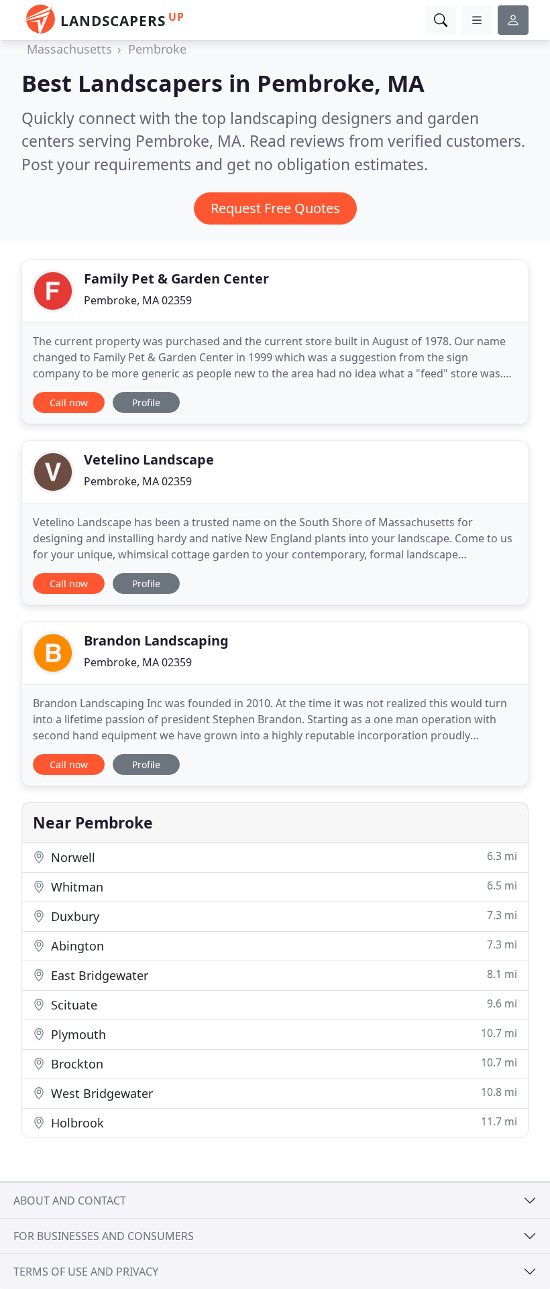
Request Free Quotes (275, 208)
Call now (69, 402)
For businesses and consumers (103, 1236)
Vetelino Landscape (149, 459)
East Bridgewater (282, 975)
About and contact (69, 1200)
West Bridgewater (282, 1093)
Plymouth (282, 1034)
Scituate (282, 1004)
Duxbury (282, 916)
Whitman (282, 886)
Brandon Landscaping (156, 640)
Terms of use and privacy (85, 1271)
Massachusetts (69, 49)
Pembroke (157, 49)
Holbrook (282, 1122)
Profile (146, 402)
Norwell (282, 857)
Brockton (282, 1063)
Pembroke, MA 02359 (138, 300)
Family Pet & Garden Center (176, 278)
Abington (282, 945)
